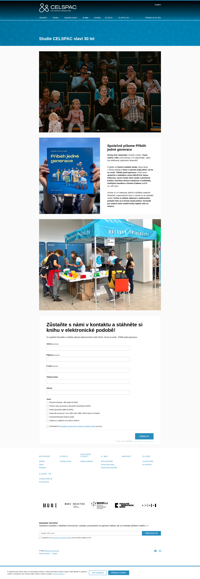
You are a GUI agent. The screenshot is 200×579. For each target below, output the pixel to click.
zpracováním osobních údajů (61, 537)
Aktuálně (44, 456)
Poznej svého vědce (107, 464)
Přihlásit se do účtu (153, 18)
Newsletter (42, 467)
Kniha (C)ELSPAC (107, 461)
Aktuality (42, 461)
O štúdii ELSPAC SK (45, 478)
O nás (104, 456)
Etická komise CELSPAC (109, 467)
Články (41, 464)
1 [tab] (94, 130)
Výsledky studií (85, 455)
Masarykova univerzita (51, 551)
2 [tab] (96, 130)
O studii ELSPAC (147, 461)
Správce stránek (44, 553)
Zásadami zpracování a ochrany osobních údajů (77, 426)
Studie (64, 456)
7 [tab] (105, 130)
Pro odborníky (147, 464)
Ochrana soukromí (138, 441)
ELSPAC (146, 456)
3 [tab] (98, 130)
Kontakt (126, 456)
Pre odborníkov (44, 482)
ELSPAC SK (45, 474)
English (158, 5)
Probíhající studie (65, 461)
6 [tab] (103, 130)
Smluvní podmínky (149, 441)
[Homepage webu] (58, 7)
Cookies (54, 553)
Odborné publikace (86, 461)
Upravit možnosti (58, 574)
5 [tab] (101, 130)
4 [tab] (100, 130)
